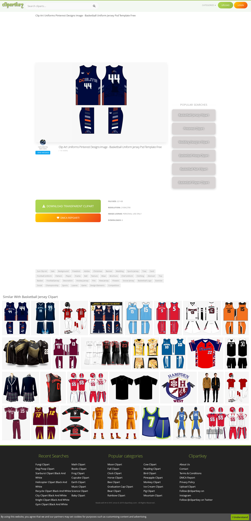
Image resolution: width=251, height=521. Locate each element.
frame (77, 276)
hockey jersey (82, 280)
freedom (76, 271)
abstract (151, 276)
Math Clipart (78, 464)
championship (52, 285)
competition (113, 285)
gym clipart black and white (51, 504)
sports (65, 285)
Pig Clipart (149, 491)
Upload (226, 5)
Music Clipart (78, 486)
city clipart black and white (51, 495)
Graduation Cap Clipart (120, 486)
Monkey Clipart (152, 482)
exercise (158, 280)
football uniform (44, 276)
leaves (75, 285)
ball (85, 276)
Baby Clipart (78, 495)
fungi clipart (42, 464)
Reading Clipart (152, 468)
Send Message (43, 152)
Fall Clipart (113, 468)
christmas (97, 271)
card (152, 271)
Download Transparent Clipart (69, 206)
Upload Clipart (188, 486)
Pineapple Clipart (153, 477)
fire (93, 280)
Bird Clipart (150, 473)
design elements (97, 285)
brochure (114, 276)
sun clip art (42, 271)
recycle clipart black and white (53, 491)
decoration (68, 280)
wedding (120, 271)
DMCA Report (187, 477)
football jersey (53, 280)
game (83, 285)
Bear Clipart (114, 491)
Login (241, 5)
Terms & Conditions (190, 473)
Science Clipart (79, 491)
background (63, 271)
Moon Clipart (114, 464)
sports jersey (133, 271)
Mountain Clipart (153, 495)
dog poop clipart (44, 468)
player (68, 276)
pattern (58, 276)
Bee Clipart (113, 482)
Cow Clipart (150, 464)
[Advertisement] (101, 40)
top (160, 276)
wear (103, 276)
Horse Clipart (114, 477)
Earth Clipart (78, 482)
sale (52, 271)
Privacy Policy (187, 482)
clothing (140, 276)
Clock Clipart (114, 473)
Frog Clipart (78, 473)
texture (94, 276)
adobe (87, 271)
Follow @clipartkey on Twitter (196, 499)
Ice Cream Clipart (153, 486)
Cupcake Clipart (80, 477)
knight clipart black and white (52, 499)
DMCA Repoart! (69, 217)
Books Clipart (78, 468)
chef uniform (127, 276)
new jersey (104, 280)
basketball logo (145, 280)
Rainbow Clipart (116, 495)
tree (144, 271)
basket (40, 280)
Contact (184, 468)
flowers (115, 280)
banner (109, 271)
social (39, 285)
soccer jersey (128, 280)
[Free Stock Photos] (13, 5)
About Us (185, 464)
